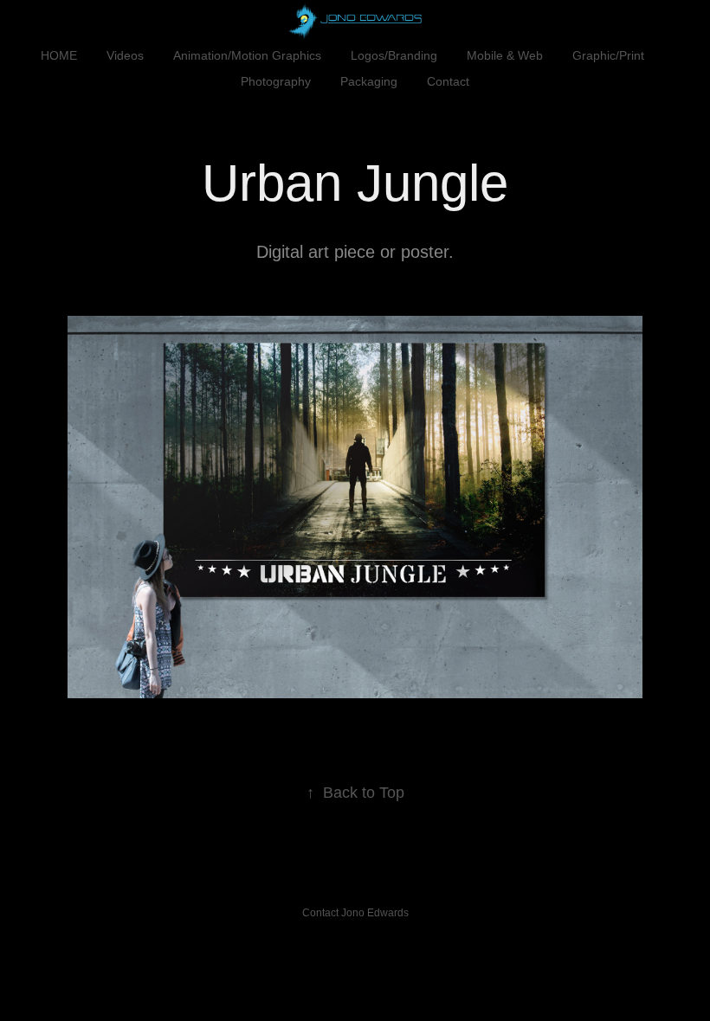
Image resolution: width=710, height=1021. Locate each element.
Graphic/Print (608, 55)
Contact (448, 81)
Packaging (368, 81)
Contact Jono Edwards (355, 913)
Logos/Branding (394, 55)
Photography (276, 81)
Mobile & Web (505, 55)
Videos (125, 55)
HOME (59, 55)
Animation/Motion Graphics (247, 55)
